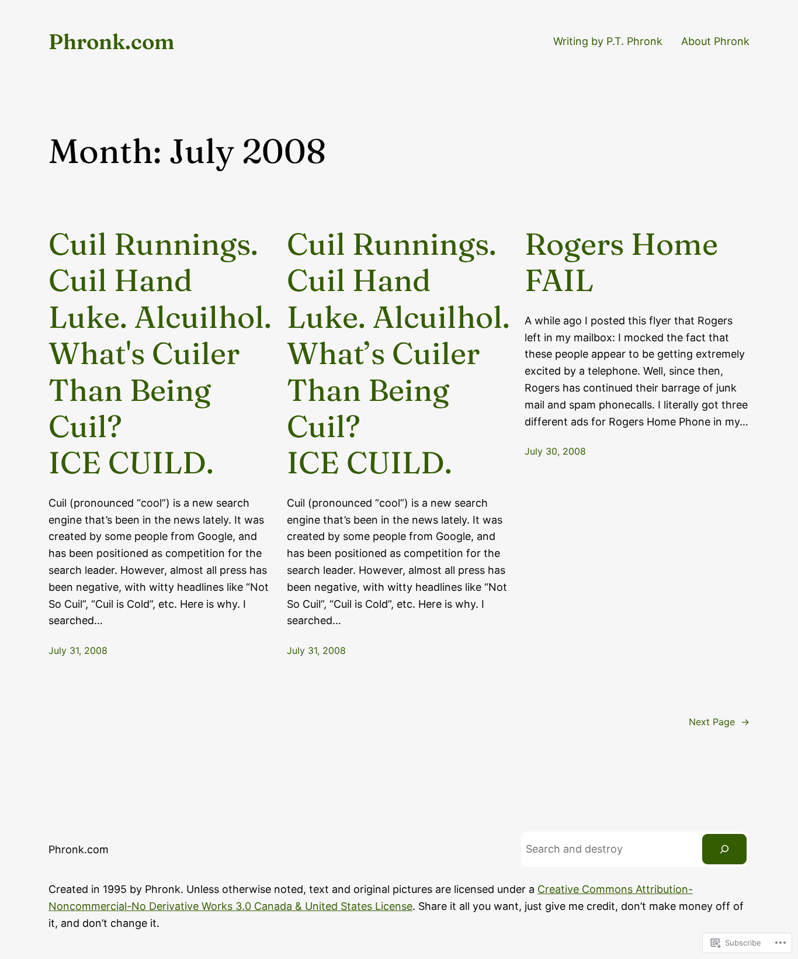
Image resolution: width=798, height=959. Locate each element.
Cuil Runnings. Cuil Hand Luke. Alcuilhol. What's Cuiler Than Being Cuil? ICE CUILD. (160, 353)
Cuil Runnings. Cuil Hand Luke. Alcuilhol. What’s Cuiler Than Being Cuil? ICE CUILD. (398, 353)
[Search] (724, 849)
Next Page (719, 722)
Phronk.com (111, 41)
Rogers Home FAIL (621, 262)
